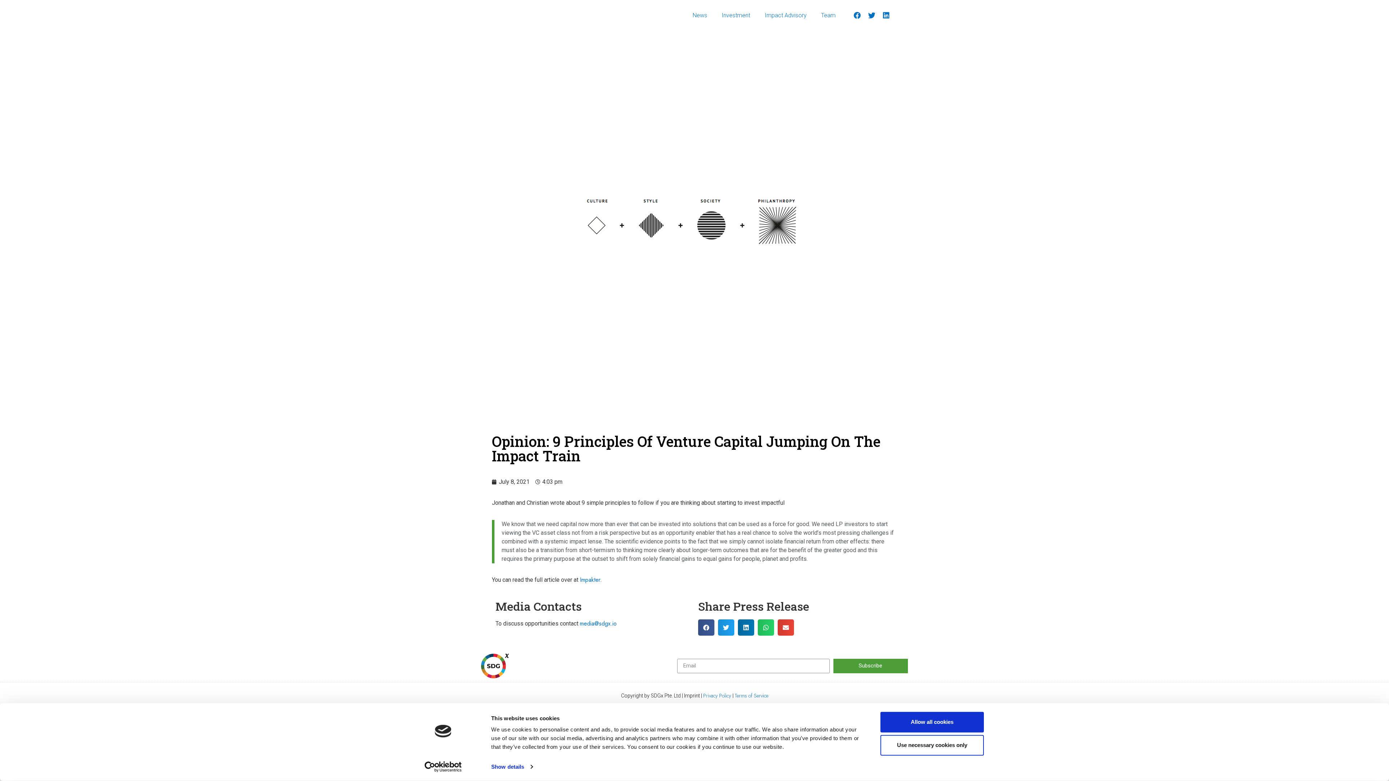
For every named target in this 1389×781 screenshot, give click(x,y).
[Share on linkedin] (746, 627)
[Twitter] (872, 15)
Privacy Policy (717, 695)
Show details (507, 767)
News (700, 15)
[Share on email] (786, 627)
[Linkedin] (886, 15)
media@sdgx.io (598, 623)
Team (828, 15)
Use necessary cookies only (932, 745)
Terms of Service (751, 695)
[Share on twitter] (726, 627)
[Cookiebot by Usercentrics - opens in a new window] (443, 766)
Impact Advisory (786, 15)
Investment (736, 15)
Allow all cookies (932, 722)
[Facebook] (857, 15)
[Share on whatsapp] (766, 627)
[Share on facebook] (706, 627)
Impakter (590, 580)
